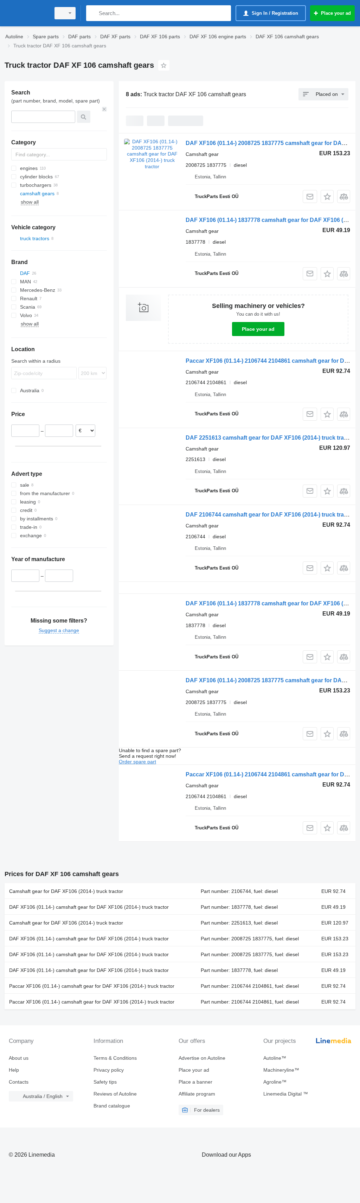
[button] (327, 196)
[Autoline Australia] (26, 13)
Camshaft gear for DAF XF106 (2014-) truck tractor (66, 891)
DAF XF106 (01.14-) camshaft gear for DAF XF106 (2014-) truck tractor (89, 907)
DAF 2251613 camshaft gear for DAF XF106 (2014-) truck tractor (270, 438)
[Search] (93, 13)
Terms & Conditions (115, 1058)
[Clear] (104, 109)
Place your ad (258, 329)
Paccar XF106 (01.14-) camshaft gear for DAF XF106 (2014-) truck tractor (91, 986)
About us (18, 1058)
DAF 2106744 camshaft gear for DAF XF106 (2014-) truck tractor (270, 515)
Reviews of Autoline (115, 1094)
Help (14, 1070)
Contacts (18, 1082)
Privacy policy (109, 1070)
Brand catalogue (112, 1106)
